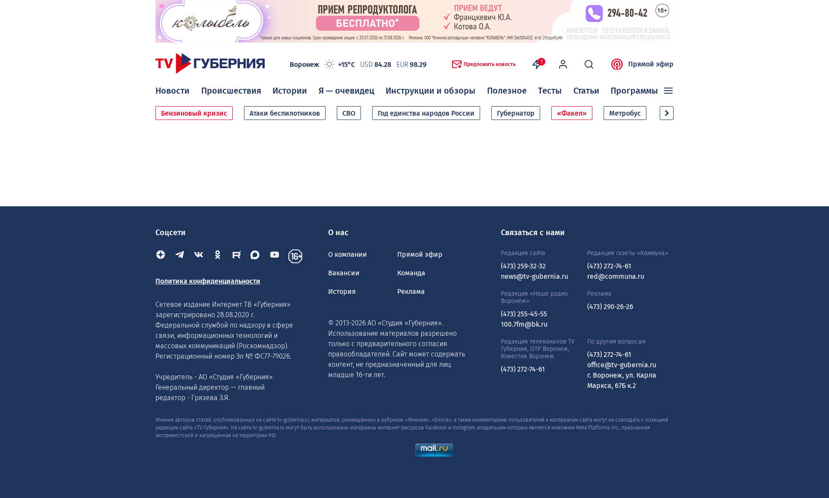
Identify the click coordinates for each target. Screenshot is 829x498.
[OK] (217, 256)
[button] (667, 113)
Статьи (586, 90)
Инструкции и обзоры (430, 90)
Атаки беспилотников (285, 113)
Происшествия (231, 90)
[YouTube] (274, 256)
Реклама (411, 291)
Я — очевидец (346, 90)
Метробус (625, 113)
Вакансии (344, 273)
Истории (289, 90)
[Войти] (563, 64)
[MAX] (255, 256)
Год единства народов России (426, 113)
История (342, 291)
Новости (172, 90)
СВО (348, 113)
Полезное (507, 90)
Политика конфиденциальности (207, 281)
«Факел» (572, 113)
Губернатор (516, 113)
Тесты (550, 90)
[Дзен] (160, 256)
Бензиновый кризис (194, 113)
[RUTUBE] (236, 256)
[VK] (198, 256)
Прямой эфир (651, 64)
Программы (634, 90)
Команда (411, 273)
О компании (347, 254)
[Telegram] (179, 256)
